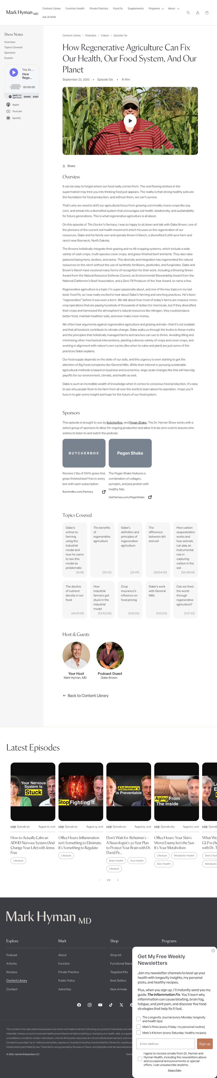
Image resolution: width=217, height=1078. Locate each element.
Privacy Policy (174, 1070)
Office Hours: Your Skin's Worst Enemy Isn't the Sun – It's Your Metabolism (175, 842)
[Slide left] (99, 880)
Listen (80, 1067)
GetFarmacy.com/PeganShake (127, 497)
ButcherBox (114, 422)
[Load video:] (130, 121)
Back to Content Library (88, 695)
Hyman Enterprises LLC (27, 1054)
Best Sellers (118, 980)
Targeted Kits (119, 972)
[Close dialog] (213, 950)
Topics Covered (13, 47)
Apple (15, 104)
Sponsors (9, 52)
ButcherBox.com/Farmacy (78, 491)
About (62, 955)
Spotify (16, 118)
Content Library (72, 35)
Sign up (205, 1044)
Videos (105, 35)
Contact (11, 989)
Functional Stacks (122, 963)
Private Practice (68, 972)
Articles (11, 963)
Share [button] (71, 166)
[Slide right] (117, 880)
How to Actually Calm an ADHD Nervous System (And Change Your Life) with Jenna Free (33, 845)
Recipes (11, 972)
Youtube (17, 111)
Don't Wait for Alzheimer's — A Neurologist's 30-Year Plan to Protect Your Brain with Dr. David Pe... (128, 845)
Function (64, 963)
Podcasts (90, 35)
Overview (9, 42)
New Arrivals (118, 989)
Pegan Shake (138, 422)
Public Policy (66, 980)
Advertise (64, 989)
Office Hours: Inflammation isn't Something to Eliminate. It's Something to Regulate (80, 842)
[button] (156, 8)
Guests (8, 57)
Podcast (11, 955)
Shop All (115, 955)
